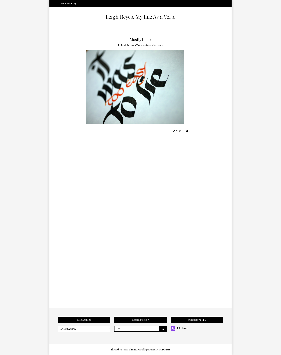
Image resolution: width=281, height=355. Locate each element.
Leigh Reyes (127, 45)
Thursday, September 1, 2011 (149, 45)
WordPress (164, 349)
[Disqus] (140, 175)
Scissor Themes (129, 349)
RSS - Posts (181, 328)
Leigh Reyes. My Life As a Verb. (140, 16)
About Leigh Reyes (70, 3)
